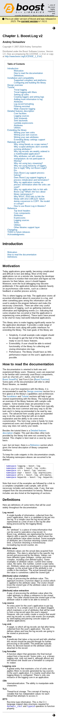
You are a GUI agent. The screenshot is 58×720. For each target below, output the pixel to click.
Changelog (12, 230)
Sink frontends (20, 118)
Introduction (12, 68)
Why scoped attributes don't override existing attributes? (31, 147)
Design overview (15, 85)
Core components (22, 213)
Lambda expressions (23, 123)
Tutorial (10, 87)
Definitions (19, 75)
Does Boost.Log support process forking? (29, 174)
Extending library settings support (29, 139)
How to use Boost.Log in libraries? (30, 206)
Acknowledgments (15, 234)
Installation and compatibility (20, 78)
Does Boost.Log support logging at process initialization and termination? (31, 178)
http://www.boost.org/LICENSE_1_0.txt (23, 56)
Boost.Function (42, 379)
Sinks (16, 222)
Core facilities (20, 113)
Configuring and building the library (30, 82)
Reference (12, 208)
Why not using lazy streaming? (28, 163)
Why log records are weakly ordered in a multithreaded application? (31, 152)
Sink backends (21, 120)
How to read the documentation (28, 73)
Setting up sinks (21, 94)
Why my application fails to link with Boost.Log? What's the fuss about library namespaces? (30, 191)
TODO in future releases (18, 232)
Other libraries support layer (27, 227)
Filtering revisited (22, 106)
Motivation (19, 71)
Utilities (17, 127)
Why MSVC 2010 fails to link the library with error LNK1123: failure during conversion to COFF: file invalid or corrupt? (32, 200)
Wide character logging (24, 109)
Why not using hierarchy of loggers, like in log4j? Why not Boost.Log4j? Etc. (30, 168)
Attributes (18, 125)
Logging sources (21, 116)
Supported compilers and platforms (30, 80)
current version (29, 21)
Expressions (19, 218)
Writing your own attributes (26, 137)
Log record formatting (24, 104)
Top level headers (22, 211)
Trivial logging (20, 90)
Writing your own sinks (24, 132)
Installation (12, 396)
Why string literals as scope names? (31, 144)
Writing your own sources (25, 135)
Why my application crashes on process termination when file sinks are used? (32, 184)
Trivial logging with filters (25, 92)
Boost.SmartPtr (10, 379)
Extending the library (17, 130)
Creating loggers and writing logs (29, 97)
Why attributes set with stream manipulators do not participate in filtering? (29, 158)
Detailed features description (20, 111)
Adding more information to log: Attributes (28, 100)
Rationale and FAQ (16, 142)
